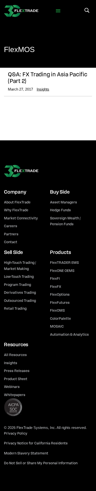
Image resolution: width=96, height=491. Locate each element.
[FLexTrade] (21, 11)
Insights (43, 89)
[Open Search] (86, 10)
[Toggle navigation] (58, 11)
